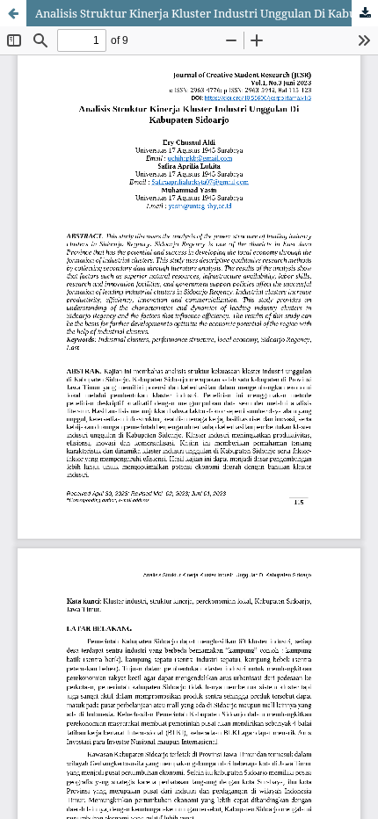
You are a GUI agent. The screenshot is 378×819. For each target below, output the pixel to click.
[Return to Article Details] (13, 13)
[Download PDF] (365, 13)
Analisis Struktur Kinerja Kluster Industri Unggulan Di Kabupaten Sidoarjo (206, 13)
